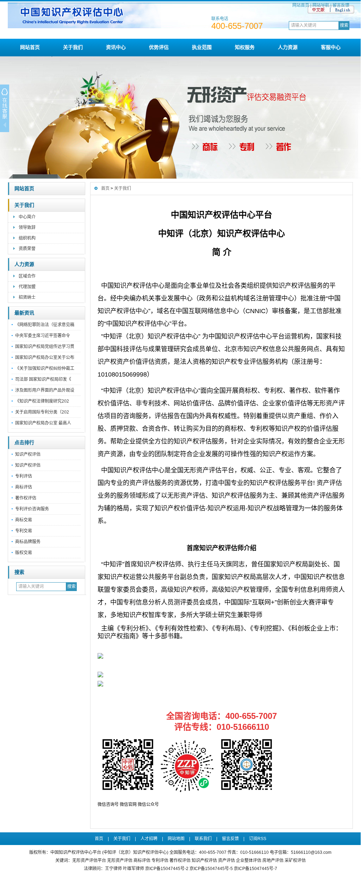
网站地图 (176, 838)
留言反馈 (340, 5)
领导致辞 (27, 227)
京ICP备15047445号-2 (166, 868)
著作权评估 (25, 498)
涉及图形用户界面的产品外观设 (44, 390)
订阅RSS (257, 838)
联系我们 (203, 838)
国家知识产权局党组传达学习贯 (44, 346)
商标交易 (23, 519)
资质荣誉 (27, 248)
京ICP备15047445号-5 (211, 868)
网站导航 (320, 5)
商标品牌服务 (28, 541)
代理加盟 (27, 286)
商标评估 (23, 487)
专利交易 (23, 530)
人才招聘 (149, 838)
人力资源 (288, 47)
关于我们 (73, 47)
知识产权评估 (28, 454)
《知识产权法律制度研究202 (42, 401)
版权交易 (23, 552)
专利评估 (23, 476)
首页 (105, 188)
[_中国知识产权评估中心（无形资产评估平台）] (184, 26)
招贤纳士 (27, 297)
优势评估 (159, 47)
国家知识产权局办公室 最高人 (43, 423)
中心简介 (27, 217)
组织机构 (27, 238)
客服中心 (331, 47)
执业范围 (202, 47)
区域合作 (27, 276)
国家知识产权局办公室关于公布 (44, 357)
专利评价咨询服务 (32, 509)
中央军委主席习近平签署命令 (42, 335)
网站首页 (300, 5)
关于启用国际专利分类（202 (42, 412)
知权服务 (245, 47)
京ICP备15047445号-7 (255, 868)
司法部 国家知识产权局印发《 (43, 379)
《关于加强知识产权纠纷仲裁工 (44, 368)
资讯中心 (116, 47)
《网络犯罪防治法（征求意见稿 (44, 324)
